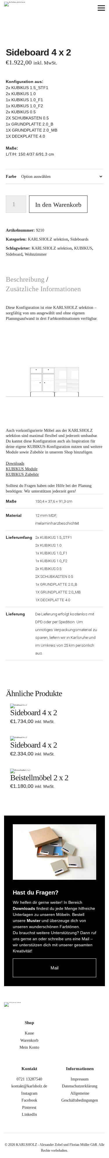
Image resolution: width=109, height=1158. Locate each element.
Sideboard (14, 254)
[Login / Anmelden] (69, 8)
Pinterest (29, 1107)
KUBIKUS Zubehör (22, 474)
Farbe (11, 176)
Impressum (80, 1079)
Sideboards (79, 239)
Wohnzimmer (36, 254)
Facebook (29, 1100)
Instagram (29, 1093)
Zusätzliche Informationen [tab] (43, 289)
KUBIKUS (83, 248)
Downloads (15, 463)
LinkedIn (29, 1114)
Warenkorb (29, 1040)
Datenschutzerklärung (79, 1086)
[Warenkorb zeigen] (85, 8)
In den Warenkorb (58, 204)
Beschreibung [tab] (26, 279)
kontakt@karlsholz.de (29, 1086)
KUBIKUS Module (21, 469)
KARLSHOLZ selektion (48, 239)
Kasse (29, 1033)
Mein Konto (29, 1047)
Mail (54, 967)
